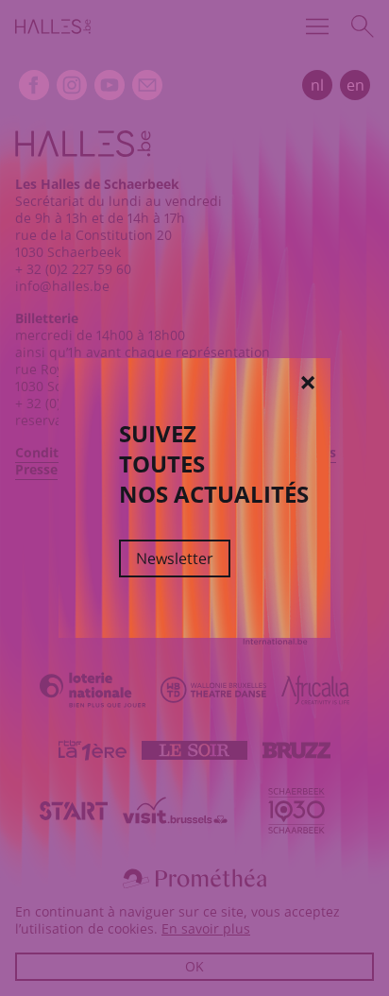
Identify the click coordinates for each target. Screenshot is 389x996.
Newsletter (174, 558)
